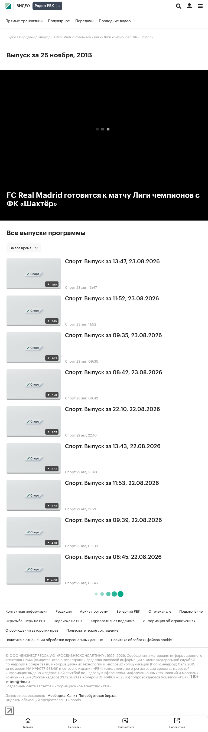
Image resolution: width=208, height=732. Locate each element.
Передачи (84, 20)
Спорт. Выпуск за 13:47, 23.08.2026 (112, 261)
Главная (28, 726)
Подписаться (125, 726)
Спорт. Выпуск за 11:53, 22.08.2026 (112, 483)
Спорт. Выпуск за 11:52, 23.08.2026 (112, 298)
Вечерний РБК (128, 610)
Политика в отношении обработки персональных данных (54, 639)
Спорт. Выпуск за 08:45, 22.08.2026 (113, 557)
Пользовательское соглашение (92, 629)
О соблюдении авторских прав (31, 629)
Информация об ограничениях (169, 620)
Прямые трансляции (24, 20)
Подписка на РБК (68, 620)
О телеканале (159, 610)
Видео (23, 6)
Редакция (64, 610)
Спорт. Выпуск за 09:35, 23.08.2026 (113, 335)
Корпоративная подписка (113, 620)
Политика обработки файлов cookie (141, 639)
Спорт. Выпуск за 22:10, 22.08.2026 (112, 409)
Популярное (59, 20)
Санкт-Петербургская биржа (91, 695)
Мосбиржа (56, 695)
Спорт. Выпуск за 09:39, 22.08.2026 (113, 520)
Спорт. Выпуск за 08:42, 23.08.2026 (113, 372)
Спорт (43, 36)
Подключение (191, 610)
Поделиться (177, 726)
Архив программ (94, 610)
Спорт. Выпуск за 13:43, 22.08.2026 (113, 446)
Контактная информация (26, 610)
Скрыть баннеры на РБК (25, 620)
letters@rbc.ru (17, 681)
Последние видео (115, 20)
